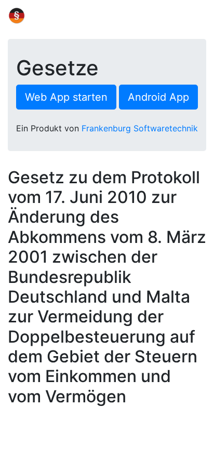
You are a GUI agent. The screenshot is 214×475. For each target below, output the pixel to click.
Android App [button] (158, 97)
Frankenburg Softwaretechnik (140, 128)
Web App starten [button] (66, 97)
